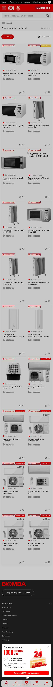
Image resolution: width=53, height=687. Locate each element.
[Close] (48, 646)
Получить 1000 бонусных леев (26, 673)
